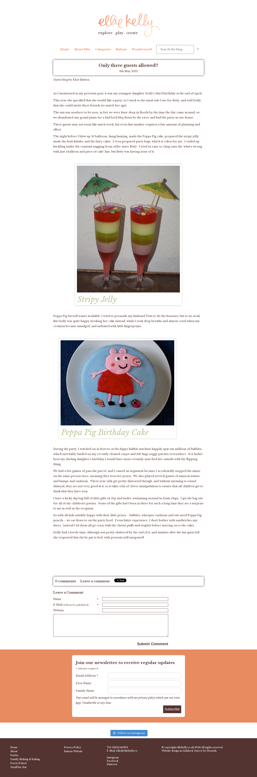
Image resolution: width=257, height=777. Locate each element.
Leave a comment (95, 581)
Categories (103, 49)
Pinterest (112, 764)
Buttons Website (73, 751)
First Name (83, 683)
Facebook (112, 760)
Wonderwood (142, 49)
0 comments (65, 581)
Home (64, 49)
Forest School (18, 763)
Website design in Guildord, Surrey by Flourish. (189, 750)
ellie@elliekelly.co (126, 750)
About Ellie (82, 49)
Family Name (85, 690)
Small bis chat (18, 767)
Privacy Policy (72, 747)
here (78, 702)
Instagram (113, 757)
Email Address (87, 675)
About (13, 751)
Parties (14, 755)
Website (58, 610)
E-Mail (75, 604)
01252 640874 (120, 747)
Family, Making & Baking (25, 759)
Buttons (121, 49)
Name (75, 599)
